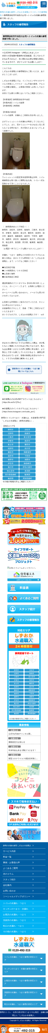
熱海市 (27, 433)
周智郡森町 (27, 478)
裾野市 (10, 459)
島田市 (27, 441)
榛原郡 (10, 478)
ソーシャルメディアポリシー (16, 896)
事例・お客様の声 (11, 862)
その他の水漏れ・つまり (14, 931)
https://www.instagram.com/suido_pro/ (18, 412)
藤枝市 (10, 452)
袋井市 (10, 456)
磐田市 (27, 444)
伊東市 (10, 441)
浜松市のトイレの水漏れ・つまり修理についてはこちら (26, 370)
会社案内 (7, 885)
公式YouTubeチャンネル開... (20, 734)
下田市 (27, 456)
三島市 (10, 437)
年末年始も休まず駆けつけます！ (22, 750)
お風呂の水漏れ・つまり (14, 914)
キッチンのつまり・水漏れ (15, 909)
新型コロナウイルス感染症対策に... (23, 758)
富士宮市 (27, 437)
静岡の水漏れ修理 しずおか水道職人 (15, 12)
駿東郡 (27, 475)
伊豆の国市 (27, 467)
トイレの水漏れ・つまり (14, 903)
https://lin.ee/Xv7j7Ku (11, 402)
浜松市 (27, 429)
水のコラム (8, 874)
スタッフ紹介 (9, 879)
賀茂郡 (27, 471)
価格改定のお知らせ (16, 742)
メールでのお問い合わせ (27, 7)
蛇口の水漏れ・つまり (13, 926)
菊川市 (10, 467)
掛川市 (27, 448)
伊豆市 (10, 463)
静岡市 (10, 429)
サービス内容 (9, 851)
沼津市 (10, 433)
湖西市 (27, 459)
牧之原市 (10, 471)
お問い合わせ (9, 891)
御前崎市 (27, 463)
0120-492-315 (21, 950)
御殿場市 (27, 452)
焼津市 (10, 448)
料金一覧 (7, 857)
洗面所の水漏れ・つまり (14, 920)
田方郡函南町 (10, 475)
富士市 (10, 444)
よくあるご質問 (10, 868)
